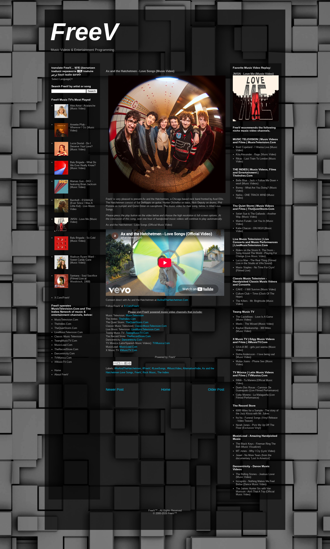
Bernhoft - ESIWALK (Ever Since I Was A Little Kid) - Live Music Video (82, 205)
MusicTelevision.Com (66, 319)
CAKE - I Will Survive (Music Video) (256, 289)
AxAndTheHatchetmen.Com (172, 299)
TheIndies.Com (127, 318)
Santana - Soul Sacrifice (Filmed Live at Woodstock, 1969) (83, 278)
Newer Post (115, 389)
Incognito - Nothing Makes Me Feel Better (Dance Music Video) (255, 483)
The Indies (163, 372)
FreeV (84, 31)
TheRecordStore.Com (139, 336)
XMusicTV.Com (128, 350)
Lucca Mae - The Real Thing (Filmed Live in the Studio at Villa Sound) (256, 262)
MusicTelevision (135, 315)
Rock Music (149, 372)
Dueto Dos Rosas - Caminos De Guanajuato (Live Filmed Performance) (257, 389)
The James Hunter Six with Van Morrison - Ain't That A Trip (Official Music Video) (255, 491)
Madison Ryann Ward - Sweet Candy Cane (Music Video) (82, 259)
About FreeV (61, 374)
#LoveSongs (159, 368)
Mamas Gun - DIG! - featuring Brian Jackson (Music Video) (83, 184)
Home (165, 389)
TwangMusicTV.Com (137, 332)
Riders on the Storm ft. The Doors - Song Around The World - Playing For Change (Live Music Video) (256, 253)
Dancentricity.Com (132, 339)
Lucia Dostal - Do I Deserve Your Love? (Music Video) (81, 146)
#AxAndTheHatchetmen (128, 368)
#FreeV (146, 368)
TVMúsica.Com (63, 357)
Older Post (216, 389)
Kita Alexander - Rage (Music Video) (256, 154)
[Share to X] (122, 363)
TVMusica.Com (161, 343)
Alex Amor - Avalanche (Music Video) (82, 107)
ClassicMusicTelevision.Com (151, 326)
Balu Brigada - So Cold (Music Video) (82, 239)
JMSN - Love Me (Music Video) (253, 73)
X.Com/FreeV (131, 306)
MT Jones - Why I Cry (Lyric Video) (255, 451)
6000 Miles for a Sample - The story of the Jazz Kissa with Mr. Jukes (257, 412)
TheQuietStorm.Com (137, 322)
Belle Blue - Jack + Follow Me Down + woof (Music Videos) (257, 182)
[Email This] (115, 363)
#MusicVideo (174, 368)
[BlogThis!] (119, 363)
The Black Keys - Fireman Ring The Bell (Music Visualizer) (256, 445)
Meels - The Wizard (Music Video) (254, 323)
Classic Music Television (68, 336)
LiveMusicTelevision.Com (145, 329)
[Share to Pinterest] (129, 363)
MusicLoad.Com (128, 346)
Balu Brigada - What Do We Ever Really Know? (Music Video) (83, 165)
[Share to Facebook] (126, 363)
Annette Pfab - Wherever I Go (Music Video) (82, 127)
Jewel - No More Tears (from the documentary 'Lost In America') (253, 457)
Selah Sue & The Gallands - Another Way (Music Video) (256, 215)
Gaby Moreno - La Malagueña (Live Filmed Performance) (255, 396)
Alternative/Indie (192, 368)
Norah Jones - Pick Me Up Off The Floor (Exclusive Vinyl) (255, 426)
